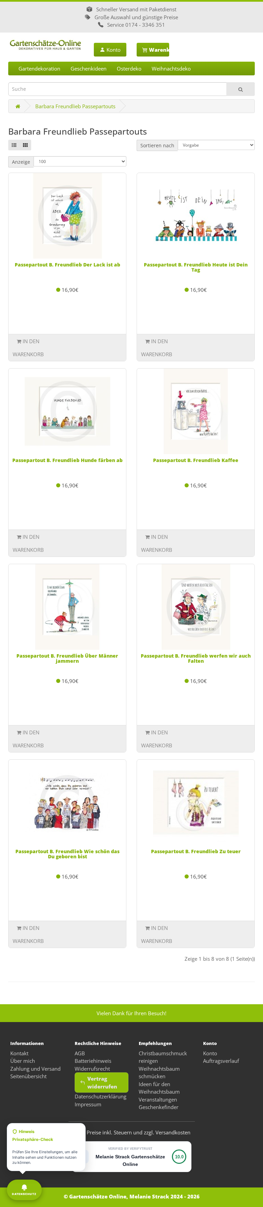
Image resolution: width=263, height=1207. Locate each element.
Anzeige (21, 162)
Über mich (22, 1060)
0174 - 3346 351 (145, 24)
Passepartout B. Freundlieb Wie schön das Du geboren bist (67, 854)
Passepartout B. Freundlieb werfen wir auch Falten (196, 658)
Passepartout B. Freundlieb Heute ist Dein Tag (196, 267)
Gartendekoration (39, 68)
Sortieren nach (157, 145)
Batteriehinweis (93, 1060)
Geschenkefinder (158, 1107)
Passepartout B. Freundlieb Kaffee (195, 460)
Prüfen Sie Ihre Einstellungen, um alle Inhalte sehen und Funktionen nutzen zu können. (44, 1147)
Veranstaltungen (158, 1099)
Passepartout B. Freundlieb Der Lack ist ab (67, 264)
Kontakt (19, 1053)
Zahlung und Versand (35, 1068)
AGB (80, 1053)
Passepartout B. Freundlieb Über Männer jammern (67, 658)
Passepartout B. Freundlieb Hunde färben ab (67, 460)
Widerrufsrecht (92, 1068)
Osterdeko (129, 68)
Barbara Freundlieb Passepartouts (75, 106)
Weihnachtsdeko (171, 68)
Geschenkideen (89, 68)
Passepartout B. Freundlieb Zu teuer (196, 851)
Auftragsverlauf (221, 1060)
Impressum (88, 1104)
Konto (113, 49)
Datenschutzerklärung (100, 1096)
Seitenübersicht (28, 1076)
